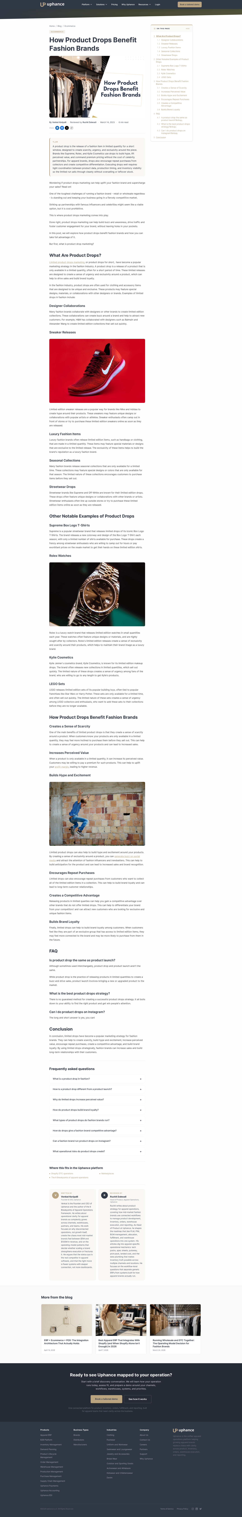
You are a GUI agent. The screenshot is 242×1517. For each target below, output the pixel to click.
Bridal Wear (112, 1458)
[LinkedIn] (197, 1509)
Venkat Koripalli (69, 1196)
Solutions (100, 4)
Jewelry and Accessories (118, 1454)
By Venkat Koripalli (57, 122)
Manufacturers (80, 1444)
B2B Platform (46, 1440)
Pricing (114, 4)
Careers (143, 1444)
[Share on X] (67, 128)
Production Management (51, 1471)
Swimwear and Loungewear (119, 1449)
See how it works (138, 1399)
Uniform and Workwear (117, 1444)
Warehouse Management (51, 1467)
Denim (109, 1477)
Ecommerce (70, 26)
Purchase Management (50, 1476)
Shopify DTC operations (62, 1173)
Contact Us (145, 1440)
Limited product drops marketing (66, 262)
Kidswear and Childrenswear (120, 1473)
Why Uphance (128, 4)
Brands (77, 1435)
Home (52, 26)
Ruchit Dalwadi (89, 122)
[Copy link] (72, 128)
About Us (144, 1435)
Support (143, 1454)
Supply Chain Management (52, 1481)
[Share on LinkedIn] (57, 128)
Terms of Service (167, 1509)
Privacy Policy (182, 1509)
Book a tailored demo (189, 4)
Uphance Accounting (50, 1490)
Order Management (49, 1462)
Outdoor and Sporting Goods (120, 1463)
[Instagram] (193, 1509)
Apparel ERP (46, 1435)
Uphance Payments (49, 1486)
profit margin (62, 766)
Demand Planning (48, 1449)
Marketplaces (107, 1173)
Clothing (110, 1435)
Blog (60, 26)
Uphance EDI (46, 1495)
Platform (85, 4)
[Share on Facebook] (62, 128)
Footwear (111, 1440)
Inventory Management (51, 1444)
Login (157, 4)
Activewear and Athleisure (119, 1468)
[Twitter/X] (200, 1509)
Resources (143, 4)
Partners (143, 1449)
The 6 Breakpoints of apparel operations (69, 1177)
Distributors (79, 1440)
